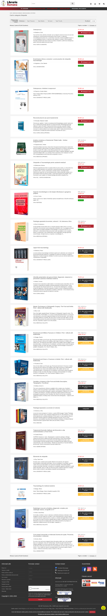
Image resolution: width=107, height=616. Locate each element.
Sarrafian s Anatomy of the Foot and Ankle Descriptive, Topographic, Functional (50, 382)
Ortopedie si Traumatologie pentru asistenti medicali (49, 162)
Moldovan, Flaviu (39, 250)
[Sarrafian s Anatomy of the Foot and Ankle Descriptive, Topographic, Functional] (21, 401)
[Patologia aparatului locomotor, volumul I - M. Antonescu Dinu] (21, 241)
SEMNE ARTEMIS (41, 446)
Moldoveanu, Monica (40, 165)
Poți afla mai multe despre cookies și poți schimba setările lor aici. (53, 614)
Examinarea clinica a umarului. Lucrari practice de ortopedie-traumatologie (52, 59)
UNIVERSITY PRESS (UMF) (44, 97)
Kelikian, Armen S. (39, 385)
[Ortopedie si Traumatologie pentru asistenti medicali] (21, 185)
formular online (66, 597)
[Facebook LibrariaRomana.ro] (84, 570)
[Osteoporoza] (21, 52)
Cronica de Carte (65, 8)
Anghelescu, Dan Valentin (41, 63)
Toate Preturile (59, 21)
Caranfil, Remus (39, 434)
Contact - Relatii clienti (6, 588)
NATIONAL (39, 202)
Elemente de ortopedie (40, 456)
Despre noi (4, 568)
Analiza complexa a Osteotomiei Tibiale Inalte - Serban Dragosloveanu (50, 140)
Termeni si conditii (5, 570)
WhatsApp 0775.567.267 (63, 570)
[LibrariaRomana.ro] (9, 6)
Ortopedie (33, 13)
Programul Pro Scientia (79, 8)
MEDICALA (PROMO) (42, 156)
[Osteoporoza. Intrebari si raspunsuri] (21, 111)
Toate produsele (31, 21)
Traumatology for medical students (44, 486)
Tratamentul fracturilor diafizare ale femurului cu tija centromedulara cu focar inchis (49, 430)
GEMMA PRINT (40, 551)
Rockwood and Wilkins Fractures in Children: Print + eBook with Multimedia (53, 333)
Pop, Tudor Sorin (39, 459)
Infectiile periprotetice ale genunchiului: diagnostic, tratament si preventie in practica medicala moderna (52, 277)
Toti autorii (50, 21)
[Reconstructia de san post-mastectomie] (21, 133)
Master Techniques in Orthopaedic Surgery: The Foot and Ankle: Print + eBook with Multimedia (53, 307)
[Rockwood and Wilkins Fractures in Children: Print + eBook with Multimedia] (21, 352)
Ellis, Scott (37, 310)
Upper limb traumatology (41, 247)
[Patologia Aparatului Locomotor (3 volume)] (21, 423)
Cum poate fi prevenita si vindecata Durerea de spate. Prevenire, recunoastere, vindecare (53, 535)
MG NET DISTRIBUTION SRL (70, 581)
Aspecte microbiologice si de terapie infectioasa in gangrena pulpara (52, 192)
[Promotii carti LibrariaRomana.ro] (89, 570)
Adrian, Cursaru (38, 281)
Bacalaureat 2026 (52, 8)
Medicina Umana (26, 13)
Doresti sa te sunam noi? (63, 573)
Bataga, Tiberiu (38, 488)
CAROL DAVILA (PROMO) (43, 132)
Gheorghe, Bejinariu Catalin (41, 120)
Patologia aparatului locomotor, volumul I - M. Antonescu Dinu (52, 221)
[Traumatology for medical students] (21, 501)
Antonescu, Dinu (39, 410)
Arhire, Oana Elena (39, 512)
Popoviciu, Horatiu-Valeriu (41, 91)
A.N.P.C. (65, 590)
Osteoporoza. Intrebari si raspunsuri (44, 88)
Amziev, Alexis (38, 539)
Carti (11, 13)
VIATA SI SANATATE (42, 44)
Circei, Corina (38, 196)
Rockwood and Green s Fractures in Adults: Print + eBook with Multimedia (52, 359)
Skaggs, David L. (39, 337)
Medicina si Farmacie (17, 13)
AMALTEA (39, 422)
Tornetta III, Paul (39, 363)
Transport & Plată (5, 581)
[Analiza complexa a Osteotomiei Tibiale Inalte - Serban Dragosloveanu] (21, 156)
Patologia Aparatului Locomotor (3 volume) (46, 408)
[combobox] (53, 3)
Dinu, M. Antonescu (39, 224)
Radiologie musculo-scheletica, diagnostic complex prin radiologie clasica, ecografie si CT (50, 508)
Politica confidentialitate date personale (10, 574)
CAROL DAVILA (40, 293)
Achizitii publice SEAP (6, 586)
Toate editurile (41, 21)
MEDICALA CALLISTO (42, 323)
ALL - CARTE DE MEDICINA (44, 177)
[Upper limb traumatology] (21, 270)
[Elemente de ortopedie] (21, 479)
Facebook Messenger (63, 568)
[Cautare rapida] (72, 3)
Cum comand (4, 577)
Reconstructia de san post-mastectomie (45, 118)
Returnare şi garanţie (6, 579)
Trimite (39, 599)
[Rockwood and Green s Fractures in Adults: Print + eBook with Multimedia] (21, 375)
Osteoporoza (37, 29)
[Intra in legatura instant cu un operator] (103, 608)
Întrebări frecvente (5, 584)
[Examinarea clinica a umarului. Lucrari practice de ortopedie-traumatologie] (21, 82)
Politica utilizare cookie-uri (7, 572)
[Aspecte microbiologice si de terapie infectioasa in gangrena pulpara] (21, 215)
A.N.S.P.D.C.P (58, 586)
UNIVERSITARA (41, 66)
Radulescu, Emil (39, 32)
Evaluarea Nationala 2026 (37, 8)
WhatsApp (4, 591)
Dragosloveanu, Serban (40, 144)
